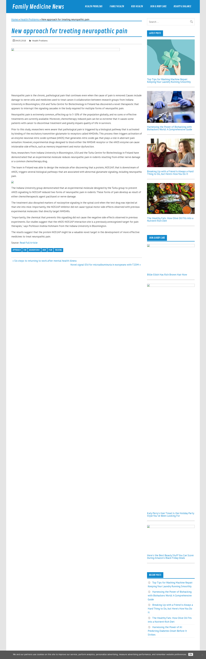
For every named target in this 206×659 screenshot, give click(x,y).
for (24, 250)
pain (50, 250)
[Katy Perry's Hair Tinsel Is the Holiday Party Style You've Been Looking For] (171, 286)
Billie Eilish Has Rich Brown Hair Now (167, 274)
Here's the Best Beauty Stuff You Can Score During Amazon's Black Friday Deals (170, 557)
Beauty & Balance (182, 6)
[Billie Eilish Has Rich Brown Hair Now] (171, 246)
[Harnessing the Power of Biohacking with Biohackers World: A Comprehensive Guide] (171, 122)
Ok (190, 654)
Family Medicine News (38, 7)
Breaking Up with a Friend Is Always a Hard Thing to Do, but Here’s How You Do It (170, 173)
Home (14, 19)
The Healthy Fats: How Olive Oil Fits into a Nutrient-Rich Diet (170, 219)
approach (17, 250)
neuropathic (34, 250)
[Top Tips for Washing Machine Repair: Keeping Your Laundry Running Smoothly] (171, 74)
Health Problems (94, 6)
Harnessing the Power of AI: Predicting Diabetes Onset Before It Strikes (167, 630)
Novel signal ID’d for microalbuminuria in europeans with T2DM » (105, 264)
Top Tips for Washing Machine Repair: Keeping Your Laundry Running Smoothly (169, 81)
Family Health (117, 6)
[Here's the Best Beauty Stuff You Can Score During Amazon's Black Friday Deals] (171, 527)
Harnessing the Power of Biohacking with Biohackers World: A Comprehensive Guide (169, 128)
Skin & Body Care (158, 6)
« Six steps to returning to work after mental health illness (45, 260)
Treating (58, 250)
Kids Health (137, 6)
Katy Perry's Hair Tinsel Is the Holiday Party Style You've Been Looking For (170, 514)
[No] (202, 654)
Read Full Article (29, 242)
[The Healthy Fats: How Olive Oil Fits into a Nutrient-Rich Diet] (171, 213)
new (44, 250)
